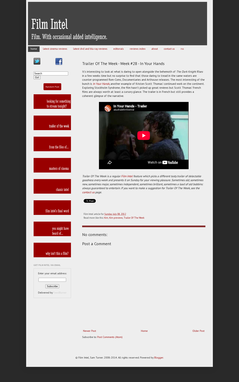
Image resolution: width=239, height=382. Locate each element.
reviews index (137, 48)
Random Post (52, 86)
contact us (169, 48)
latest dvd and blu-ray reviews (90, 48)
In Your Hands (101, 84)
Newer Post (89, 331)
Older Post (198, 331)
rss (182, 48)
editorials (118, 48)
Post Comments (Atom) (109, 337)
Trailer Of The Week (134, 217)
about (154, 48)
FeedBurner (60, 292)
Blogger (158, 357)
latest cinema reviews (55, 48)
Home (144, 331)
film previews (116, 217)
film (106, 217)
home (34, 48)
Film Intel (127, 176)
